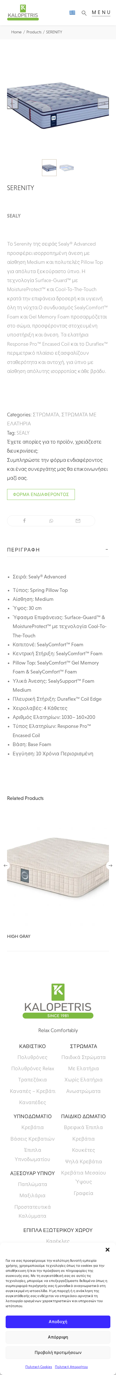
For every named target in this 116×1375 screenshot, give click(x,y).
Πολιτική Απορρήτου (71, 1367)
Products (33, 32)
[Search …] (86, 13)
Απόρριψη (58, 1337)
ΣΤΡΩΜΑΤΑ (46, 414)
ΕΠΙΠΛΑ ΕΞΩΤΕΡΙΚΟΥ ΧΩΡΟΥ (58, 1230)
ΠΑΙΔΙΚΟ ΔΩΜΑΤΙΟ (83, 1116)
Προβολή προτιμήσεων (58, 1352)
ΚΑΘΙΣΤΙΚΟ (32, 1046)
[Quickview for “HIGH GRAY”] (58, 871)
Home (16, 32)
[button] (107, 1249)
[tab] (58, 550)
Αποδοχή (58, 1321)
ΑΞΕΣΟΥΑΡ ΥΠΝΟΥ (32, 1173)
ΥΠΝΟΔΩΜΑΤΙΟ (33, 1116)
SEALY (23, 433)
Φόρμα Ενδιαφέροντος (41, 494)
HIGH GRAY (18, 936)
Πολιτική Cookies (38, 1367)
